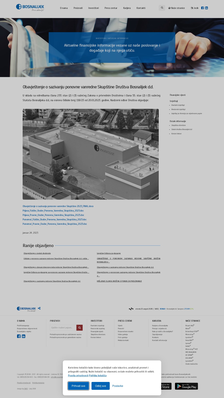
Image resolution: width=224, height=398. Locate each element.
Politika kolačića (97, 375)
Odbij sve (100, 386)
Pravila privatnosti (78, 375)
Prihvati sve (78, 386)
